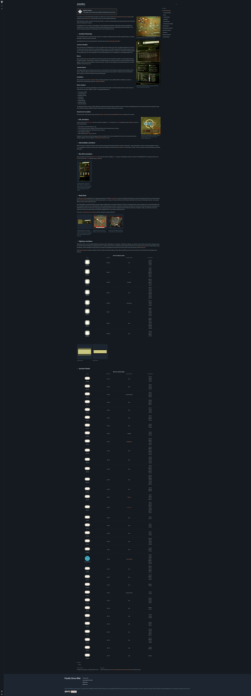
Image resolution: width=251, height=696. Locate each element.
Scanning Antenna (118, 16)
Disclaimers (85, 682)
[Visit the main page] (2, 2)
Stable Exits (89, 122)
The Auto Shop (129, 559)
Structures (143, 247)
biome (88, 58)
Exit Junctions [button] (84, 119)
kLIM (118, 122)
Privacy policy (85, 678)
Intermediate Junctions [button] (87, 143)
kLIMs (87, 158)
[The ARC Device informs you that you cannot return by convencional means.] (115, 221)
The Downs (129, 507)
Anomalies (106, 114)
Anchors (101, 114)
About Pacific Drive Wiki (87, 680)
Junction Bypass (83, 250)
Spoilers (79, 664)
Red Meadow (129, 441)
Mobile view (85, 684)
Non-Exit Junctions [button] (85, 154)
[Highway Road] (84, 351)
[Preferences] (2, 691)
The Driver (120, 114)
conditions (92, 79)
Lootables (113, 114)
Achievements (86, 212)
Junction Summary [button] (85, 34)
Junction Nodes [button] (84, 368)
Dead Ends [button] (82, 195)
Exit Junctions (113, 198)
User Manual (94, 212)
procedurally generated (114, 41)
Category (79, 662)
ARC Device (89, 133)
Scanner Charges (127, 16)
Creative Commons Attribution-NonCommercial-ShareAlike (121, 669)
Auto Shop (85, 200)
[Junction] (87, 261)
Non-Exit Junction (83, 198)
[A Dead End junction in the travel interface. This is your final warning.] (100, 221)
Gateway (131, 122)
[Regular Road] (100, 351)
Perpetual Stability (100, 81)
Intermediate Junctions (100, 137)
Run (108, 122)
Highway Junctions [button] (85, 241)
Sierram (78, 71)
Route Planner (86, 18)
